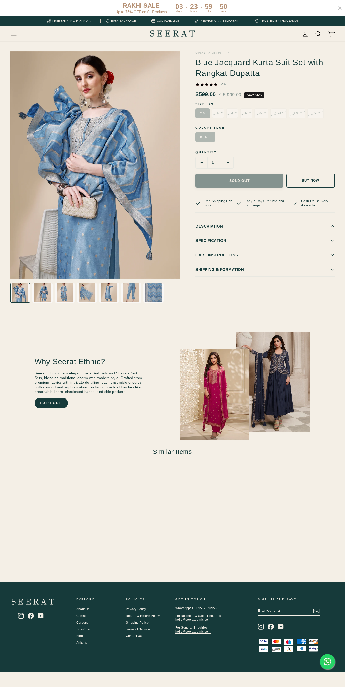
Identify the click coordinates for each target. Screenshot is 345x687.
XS (202, 113)
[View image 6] (131, 293)
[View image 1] (20, 293)
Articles (81, 643)
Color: (210, 127)
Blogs (80, 636)
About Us (83, 609)
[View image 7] (153, 293)
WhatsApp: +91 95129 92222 (196, 608)
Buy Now (310, 180)
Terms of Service (138, 629)
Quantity (206, 152)
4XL (315, 113)
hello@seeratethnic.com (193, 620)
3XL (297, 113)
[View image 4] (87, 293)
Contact (81, 616)
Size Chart (84, 629)
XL (261, 113)
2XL (278, 113)
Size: (204, 104)
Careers (82, 622)
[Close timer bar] (340, 8)
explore (51, 403)
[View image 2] (42, 293)
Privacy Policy (136, 609)
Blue (205, 136)
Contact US (134, 636)
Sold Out (239, 181)
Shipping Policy (137, 622)
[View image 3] (65, 293)
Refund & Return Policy (143, 616)
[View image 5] (109, 293)
